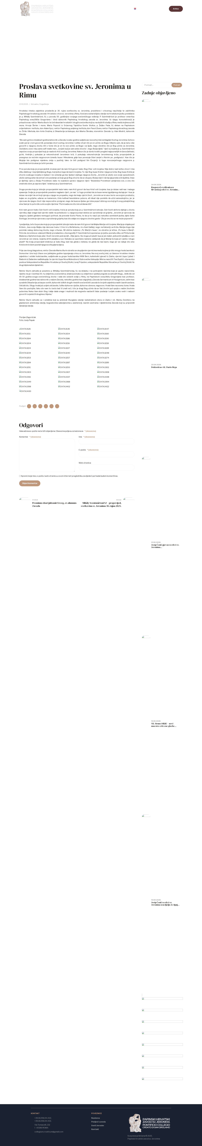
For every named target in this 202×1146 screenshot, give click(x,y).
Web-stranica (85, 463)
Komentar (30, 437)
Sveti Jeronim (97, 1125)
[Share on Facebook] (29, 406)
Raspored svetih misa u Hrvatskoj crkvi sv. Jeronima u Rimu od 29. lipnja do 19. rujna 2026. (165, 191)
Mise (110, 9)
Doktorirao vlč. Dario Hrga (164, 367)
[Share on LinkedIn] (40, 406)
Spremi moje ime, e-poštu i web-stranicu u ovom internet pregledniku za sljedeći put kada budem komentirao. (69, 476)
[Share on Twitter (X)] (35, 406)
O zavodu (98, 9)
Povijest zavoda (98, 1122)
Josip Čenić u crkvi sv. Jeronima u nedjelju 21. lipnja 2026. (165, 905)
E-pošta (88, 450)
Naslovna (65, 9)
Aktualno (82, 9)
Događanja (44, 104)
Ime (87, 437)
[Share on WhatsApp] (46, 406)
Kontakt (123, 9)
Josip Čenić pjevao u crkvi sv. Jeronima (165, 546)
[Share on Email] (51, 406)
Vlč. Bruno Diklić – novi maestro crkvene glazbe (163, 724)
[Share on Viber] (57, 406)
